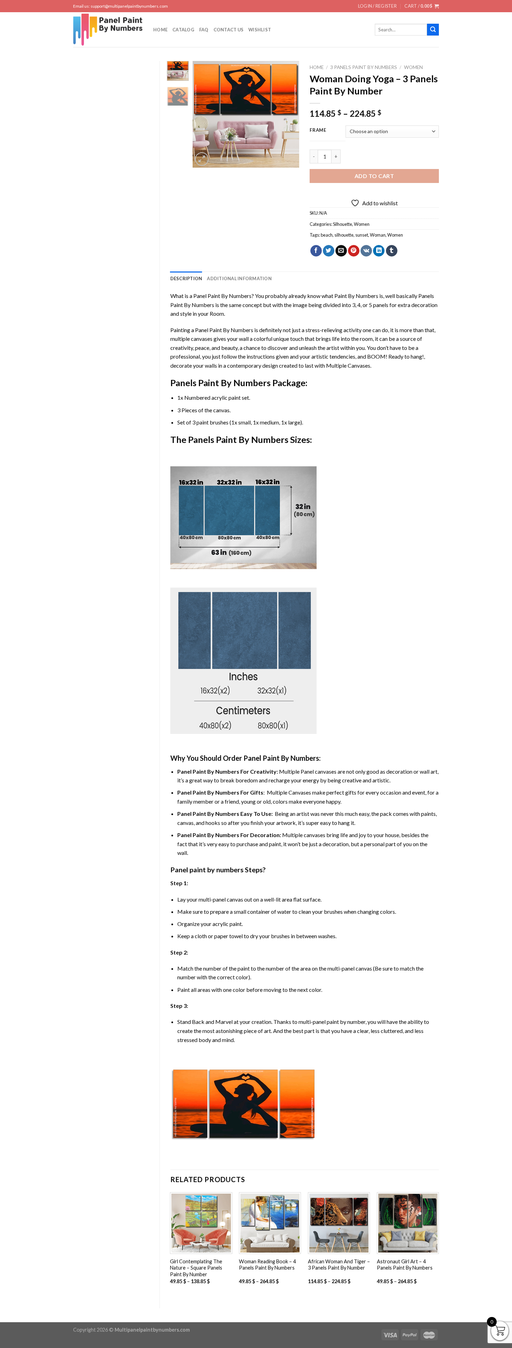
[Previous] (203, 114)
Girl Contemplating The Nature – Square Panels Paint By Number (196, 1267)
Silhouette (342, 224)
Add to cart (374, 176)
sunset (361, 235)
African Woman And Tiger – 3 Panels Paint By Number (339, 1264)
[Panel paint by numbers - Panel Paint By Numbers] (108, 30)
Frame (318, 130)
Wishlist (259, 29)
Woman (378, 235)
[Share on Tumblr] (391, 251)
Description (186, 278)
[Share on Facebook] (316, 251)
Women (413, 67)
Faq (204, 29)
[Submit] (433, 30)
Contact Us (229, 29)
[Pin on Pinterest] (353, 251)
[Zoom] (202, 159)
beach (327, 235)
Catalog (183, 29)
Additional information (239, 278)
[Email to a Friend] (341, 251)
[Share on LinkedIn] (379, 251)
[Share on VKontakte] (366, 251)
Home (160, 29)
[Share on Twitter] (328, 251)
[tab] (186, 278)
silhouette (344, 235)
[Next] (288, 114)
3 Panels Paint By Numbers (363, 67)
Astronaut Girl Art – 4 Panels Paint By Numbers (405, 1264)
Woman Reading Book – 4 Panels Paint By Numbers (267, 1264)
